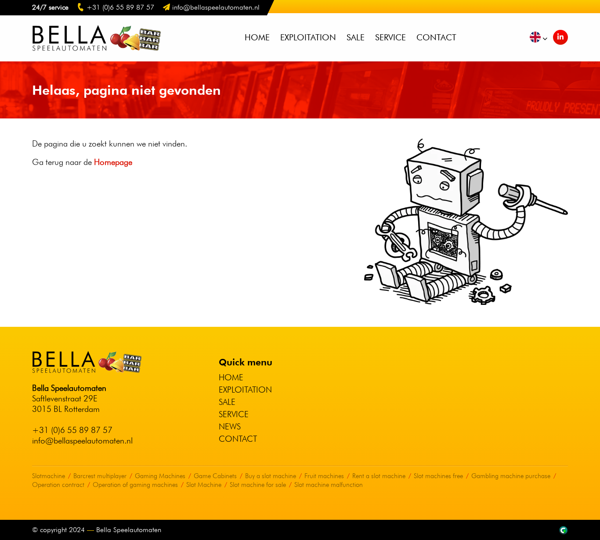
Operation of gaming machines (135, 485)
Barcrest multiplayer (100, 476)
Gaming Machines (160, 476)
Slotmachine (48, 476)
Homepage (113, 162)
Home (257, 37)
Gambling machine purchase (510, 476)
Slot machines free (438, 476)
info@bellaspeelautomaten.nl (82, 440)
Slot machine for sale (258, 485)
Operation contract (58, 485)
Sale (356, 37)
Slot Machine (203, 485)
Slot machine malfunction (328, 485)
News (230, 426)
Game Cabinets (215, 476)
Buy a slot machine (270, 476)
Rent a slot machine (378, 476)
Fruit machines (324, 476)
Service (390, 37)
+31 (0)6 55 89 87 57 (72, 430)
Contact (436, 37)
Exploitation (308, 37)
